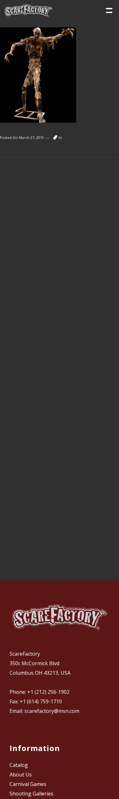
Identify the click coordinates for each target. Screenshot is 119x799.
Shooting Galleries (31, 793)
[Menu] (109, 10)
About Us (21, 774)
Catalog (19, 764)
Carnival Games (28, 784)
